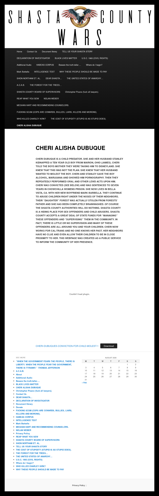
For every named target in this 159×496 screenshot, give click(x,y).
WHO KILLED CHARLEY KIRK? (31, 118)
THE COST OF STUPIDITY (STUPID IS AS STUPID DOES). (78, 118)
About (19, 374)
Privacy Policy (23, 433)
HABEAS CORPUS (45, 64)
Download (109, 345)
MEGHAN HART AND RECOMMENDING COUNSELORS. (43, 105)
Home (19, 51)
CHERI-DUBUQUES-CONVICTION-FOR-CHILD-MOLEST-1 (67, 345)
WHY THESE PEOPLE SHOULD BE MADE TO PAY (83, 71)
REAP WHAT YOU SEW (28, 98)
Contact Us (32, 51)
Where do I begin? (94, 64)
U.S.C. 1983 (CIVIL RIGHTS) (95, 58)
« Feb (84, 382)
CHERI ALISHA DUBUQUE (29, 125)
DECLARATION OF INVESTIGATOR (33, 58)
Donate (19, 407)
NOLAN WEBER (51, 98)
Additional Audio (24, 64)
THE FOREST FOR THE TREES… (46, 84)
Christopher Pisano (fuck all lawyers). (82, 91)
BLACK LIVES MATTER (66, 58)
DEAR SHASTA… (54, 78)
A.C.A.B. (21, 84)
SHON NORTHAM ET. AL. (29, 78)
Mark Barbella (23, 71)
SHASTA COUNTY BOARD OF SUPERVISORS (38, 91)
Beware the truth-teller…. (70, 64)
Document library (49, 51)
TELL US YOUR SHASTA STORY (77, 51)
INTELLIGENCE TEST (44, 71)
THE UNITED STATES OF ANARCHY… (85, 78)
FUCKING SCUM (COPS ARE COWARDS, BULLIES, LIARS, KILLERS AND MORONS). (57, 111)
